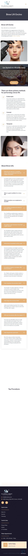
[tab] (14, 260)
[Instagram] (6, 502)
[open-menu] (26, 4)
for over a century (16, 36)
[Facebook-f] (2, 502)
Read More (6, 425)
